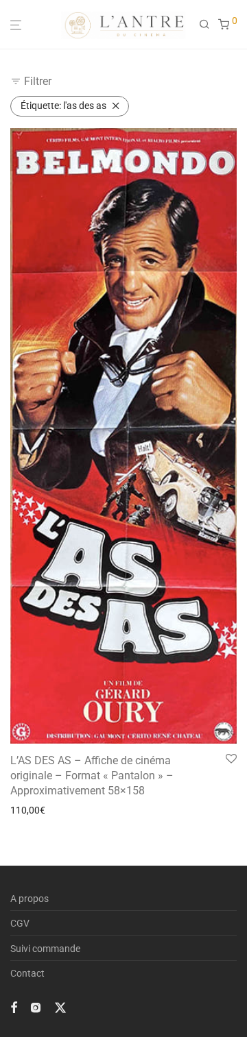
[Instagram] (36, 1006)
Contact (27, 973)
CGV (20, 923)
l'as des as (63, 105)
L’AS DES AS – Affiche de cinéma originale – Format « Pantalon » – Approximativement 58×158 (92, 776)
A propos (29, 898)
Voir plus (24, 810)
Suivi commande (45, 948)
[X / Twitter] (60, 1006)
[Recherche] (208, 25)
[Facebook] (13, 1006)
